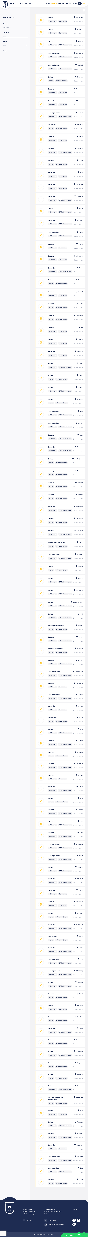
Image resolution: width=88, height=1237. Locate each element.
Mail (84, 1234)
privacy (52, 1234)
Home (48, 3)
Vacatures (54, 3)
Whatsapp (79, 1234)
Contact (74, 3)
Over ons (68, 3)
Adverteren (61, 3)
